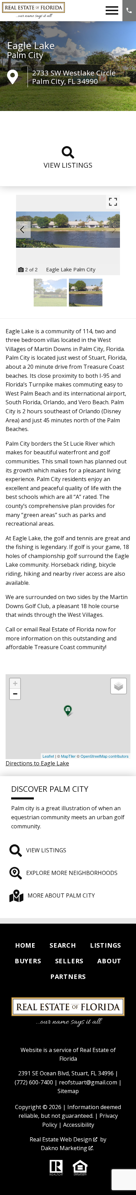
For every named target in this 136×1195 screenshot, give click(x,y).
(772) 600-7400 (34, 1082)
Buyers (28, 961)
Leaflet (48, 756)
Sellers (69, 961)
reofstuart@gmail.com (88, 1082)
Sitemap (68, 1091)
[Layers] (118, 686)
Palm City (25, 55)
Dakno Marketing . (67, 1148)
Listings (105, 945)
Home (25, 945)
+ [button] (15, 683)
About (109, 961)
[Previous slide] (22, 229)
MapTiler (68, 756)
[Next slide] (113, 229)
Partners (68, 976)
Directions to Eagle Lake (37, 763)
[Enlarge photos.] (113, 202)
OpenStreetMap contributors (105, 756)
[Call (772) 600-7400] (129, 10)
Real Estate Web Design (61, 1139)
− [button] (15, 694)
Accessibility (78, 1125)
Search (63, 945)
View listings (68, 165)
